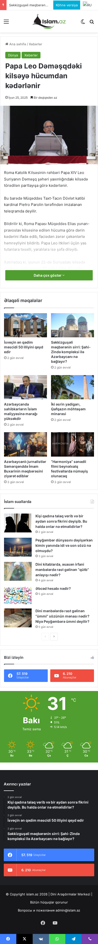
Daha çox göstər (48, 275)
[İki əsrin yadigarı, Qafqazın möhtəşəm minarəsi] (72, 387)
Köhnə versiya (67, 5)
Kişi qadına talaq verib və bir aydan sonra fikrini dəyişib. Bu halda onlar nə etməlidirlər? (61, 521)
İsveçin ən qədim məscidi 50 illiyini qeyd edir (23, 347)
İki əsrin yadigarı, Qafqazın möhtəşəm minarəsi (68, 409)
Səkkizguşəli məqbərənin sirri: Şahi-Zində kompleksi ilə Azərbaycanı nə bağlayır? (71, 352)
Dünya (13, 55)
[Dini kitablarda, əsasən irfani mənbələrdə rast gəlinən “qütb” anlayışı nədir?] (18, 571)
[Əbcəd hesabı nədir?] (18, 595)
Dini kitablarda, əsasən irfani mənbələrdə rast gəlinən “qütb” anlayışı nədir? (62, 569)
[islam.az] (49, 21)
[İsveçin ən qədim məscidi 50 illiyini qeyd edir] (25, 325)
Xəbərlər (35, 44)
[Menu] (6, 23)
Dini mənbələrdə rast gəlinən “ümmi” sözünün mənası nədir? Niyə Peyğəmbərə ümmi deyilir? (62, 616)
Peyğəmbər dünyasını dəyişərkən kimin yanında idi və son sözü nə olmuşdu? (64, 545)
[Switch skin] (82, 23)
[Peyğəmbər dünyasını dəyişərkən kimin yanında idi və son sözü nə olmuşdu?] (18, 547)
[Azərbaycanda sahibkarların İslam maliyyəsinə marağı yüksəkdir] (25, 387)
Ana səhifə (17, 44)
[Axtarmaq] (91, 23)
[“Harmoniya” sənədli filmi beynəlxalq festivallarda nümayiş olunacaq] (72, 444)
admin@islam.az (68, 910)
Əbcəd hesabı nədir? (53, 588)
